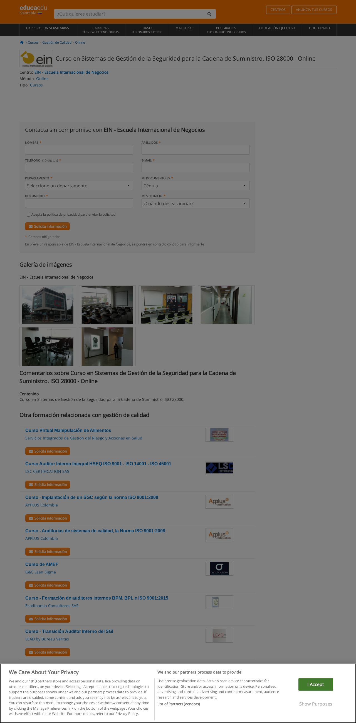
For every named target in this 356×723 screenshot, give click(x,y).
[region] (178, 693)
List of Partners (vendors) (178, 703)
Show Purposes (315, 704)
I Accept (315, 684)
